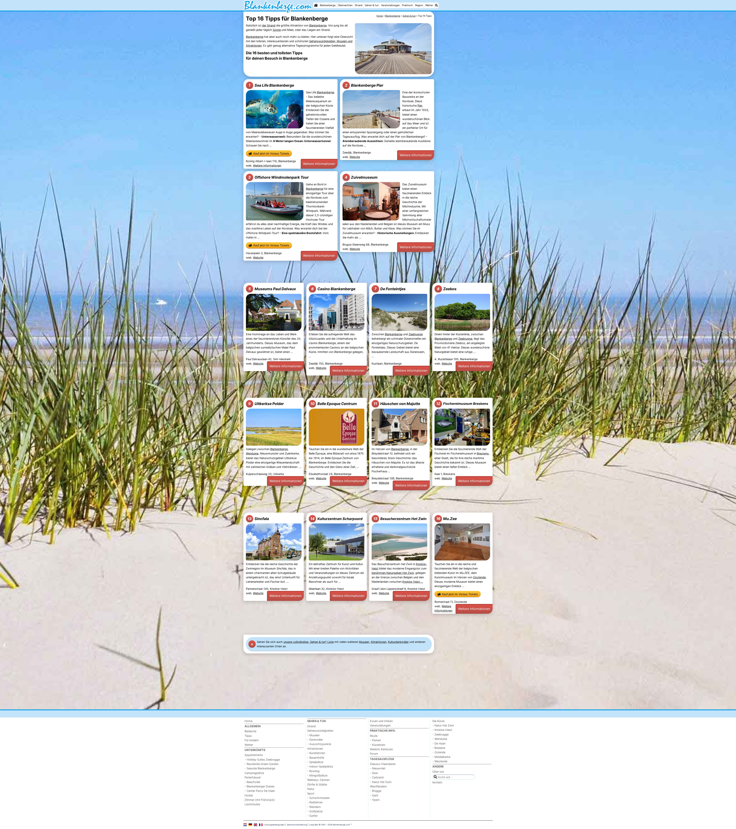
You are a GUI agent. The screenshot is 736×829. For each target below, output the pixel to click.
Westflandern (378, 786)
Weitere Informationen (267, 165)
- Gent (374, 795)
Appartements (254, 755)
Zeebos (447, 289)
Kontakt (437, 782)
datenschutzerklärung (297, 824)
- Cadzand (377, 777)
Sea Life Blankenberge (271, 85)
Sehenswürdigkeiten (320, 730)
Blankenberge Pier (364, 85)
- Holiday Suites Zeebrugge (262, 759)
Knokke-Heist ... (412, 581)
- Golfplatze (315, 811)
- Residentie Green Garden (261, 764)
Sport (310, 793)
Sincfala (258, 518)
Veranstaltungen (390, 5)
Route (373, 735)
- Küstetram (377, 744)
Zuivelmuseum (361, 177)
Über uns (438, 771)
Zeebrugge (416, 334)
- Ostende (438, 752)
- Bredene (438, 747)
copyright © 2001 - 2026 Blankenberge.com (329, 824)
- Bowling (313, 771)
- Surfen (312, 815)
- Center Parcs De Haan (260, 790)
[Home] (316, 5)
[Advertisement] (464, 99)
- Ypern (375, 799)
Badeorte (250, 731)
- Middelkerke (441, 756)
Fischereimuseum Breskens (462, 403)
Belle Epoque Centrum (333, 403)
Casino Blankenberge (333, 289)
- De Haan (438, 743)
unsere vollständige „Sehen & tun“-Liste (308, 641)
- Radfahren (315, 802)
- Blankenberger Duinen (259, 786)
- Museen (313, 735)
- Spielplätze (315, 762)
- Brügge (375, 790)
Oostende (479, 577)
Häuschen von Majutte (397, 403)
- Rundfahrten (316, 753)
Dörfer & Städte (317, 784)
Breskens (483, 453)
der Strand (268, 25)
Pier (419, 105)
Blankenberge (327, 5)
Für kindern (252, 740)
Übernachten (345, 5)
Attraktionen (378, 641)
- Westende (439, 761)
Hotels (249, 795)
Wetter (429, 5)
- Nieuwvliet (377, 768)
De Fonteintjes (390, 289)
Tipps (248, 735)
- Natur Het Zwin (380, 782)
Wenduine (252, 453)
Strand (358, 5)
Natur (310, 788)
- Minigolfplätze (317, 775)
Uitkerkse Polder (266, 403)
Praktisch (407, 5)
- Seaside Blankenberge (260, 768)
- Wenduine (439, 738)
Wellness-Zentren (318, 779)
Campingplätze (254, 773)
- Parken (375, 740)
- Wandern (314, 806)
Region (419, 5)
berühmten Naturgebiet (393, 572)
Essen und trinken (381, 721)
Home (248, 721)
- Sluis (374, 773)
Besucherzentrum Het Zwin (399, 518)
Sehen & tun (372, 5)
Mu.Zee (446, 518)
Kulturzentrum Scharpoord (336, 518)
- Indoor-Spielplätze (320, 766)
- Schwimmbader (318, 797)
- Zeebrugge (440, 734)
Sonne (277, 29)
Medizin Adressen (381, 749)
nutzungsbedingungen (274, 824)
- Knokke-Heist (442, 729)
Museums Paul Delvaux (272, 289)
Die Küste (438, 721)
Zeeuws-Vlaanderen (383, 764)
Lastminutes (252, 804)
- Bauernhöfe (315, 757)
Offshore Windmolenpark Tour (278, 177)
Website (355, 157)
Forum (374, 753)
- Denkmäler (315, 739)
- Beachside (252, 782)
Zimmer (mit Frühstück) (260, 799)
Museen (364, 641)
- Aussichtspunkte (319, 744)
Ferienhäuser (253, 777)
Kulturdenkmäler (398, 641)
